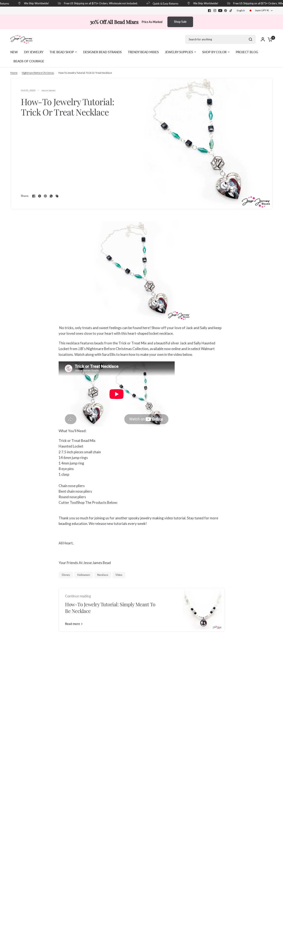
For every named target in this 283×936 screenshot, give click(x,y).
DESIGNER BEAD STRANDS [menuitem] (102, 52)
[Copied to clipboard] (56, 196)
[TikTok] (231, 10)
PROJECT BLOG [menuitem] (247, 52)
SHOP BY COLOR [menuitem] (214, 52)
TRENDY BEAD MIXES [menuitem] (143, 52)
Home (13, 72)
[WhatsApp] (51, 196)
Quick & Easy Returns (161, 3)
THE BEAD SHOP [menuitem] (62, 52)
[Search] (250, 39)
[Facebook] (209, 10)
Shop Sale (180, 21)
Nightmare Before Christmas (38, 72)
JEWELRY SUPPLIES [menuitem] (179, 52)
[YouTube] (220, 10)
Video (118, 574)
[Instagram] (215, 10)
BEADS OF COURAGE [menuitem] (28, 61)
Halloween (83, 574)
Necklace (102, 574)
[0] (269, 39)
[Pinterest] (225, 10)
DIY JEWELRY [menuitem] (33, 52)
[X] (39, 196)
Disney (66, 574)
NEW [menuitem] (14, 52)
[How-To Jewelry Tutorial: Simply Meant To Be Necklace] (202, 609)
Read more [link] (72, 623)
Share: (25, 196)
